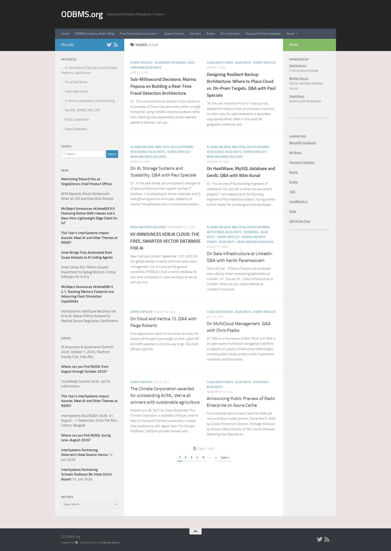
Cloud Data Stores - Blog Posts (229, 62)
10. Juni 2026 (86, 474)
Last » (225, 457)
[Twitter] (109, 44)
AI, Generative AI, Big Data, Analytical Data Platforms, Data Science (89, 70)
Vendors (195, 34)
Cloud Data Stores (76, 82)
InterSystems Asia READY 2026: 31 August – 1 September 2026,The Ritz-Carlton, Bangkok (89, 420)
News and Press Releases (263, 34)
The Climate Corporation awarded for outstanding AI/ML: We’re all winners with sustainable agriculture (165, 395)
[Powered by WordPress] (76, 542)
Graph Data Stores (76, 91)
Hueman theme (110, 542)
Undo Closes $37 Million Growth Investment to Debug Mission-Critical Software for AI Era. (88, 272)
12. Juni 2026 (87, 455)
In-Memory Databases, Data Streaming (90, 101)
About (290, 34)
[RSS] (115, 44)
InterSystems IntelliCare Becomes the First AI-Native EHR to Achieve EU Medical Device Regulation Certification (89, 316)
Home (65, 34)
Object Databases (76, 129)
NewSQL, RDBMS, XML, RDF (83, 110)
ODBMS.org (82, 14)
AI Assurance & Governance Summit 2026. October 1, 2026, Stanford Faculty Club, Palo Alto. (87, 352)
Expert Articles (174, 34)
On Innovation (230, 34)
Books (210, 34)
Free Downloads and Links (138, 34)
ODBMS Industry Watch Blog (94, 34)
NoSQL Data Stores (77, 119)
